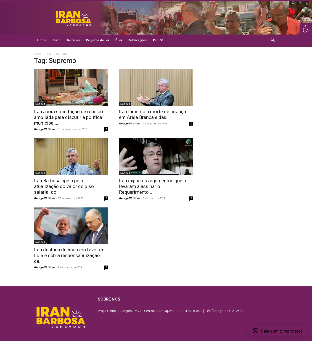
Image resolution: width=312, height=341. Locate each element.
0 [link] (106, 129)
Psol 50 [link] (158, 40)
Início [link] (37, 54)
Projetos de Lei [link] (97, 40)
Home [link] (41, 40)
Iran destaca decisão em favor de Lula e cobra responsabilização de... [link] (69, 255)
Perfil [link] (57, 40)
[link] (306, 29)
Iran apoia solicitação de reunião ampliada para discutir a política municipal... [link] (68, 117)
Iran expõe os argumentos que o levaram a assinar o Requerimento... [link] (152, 186)
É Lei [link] (118, 40)
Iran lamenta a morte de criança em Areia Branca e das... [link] (152, 114)
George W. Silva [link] (44, 129)
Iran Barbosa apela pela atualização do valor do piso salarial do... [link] (64, 186)
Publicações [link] (137, 40)
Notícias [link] (73, 40)
